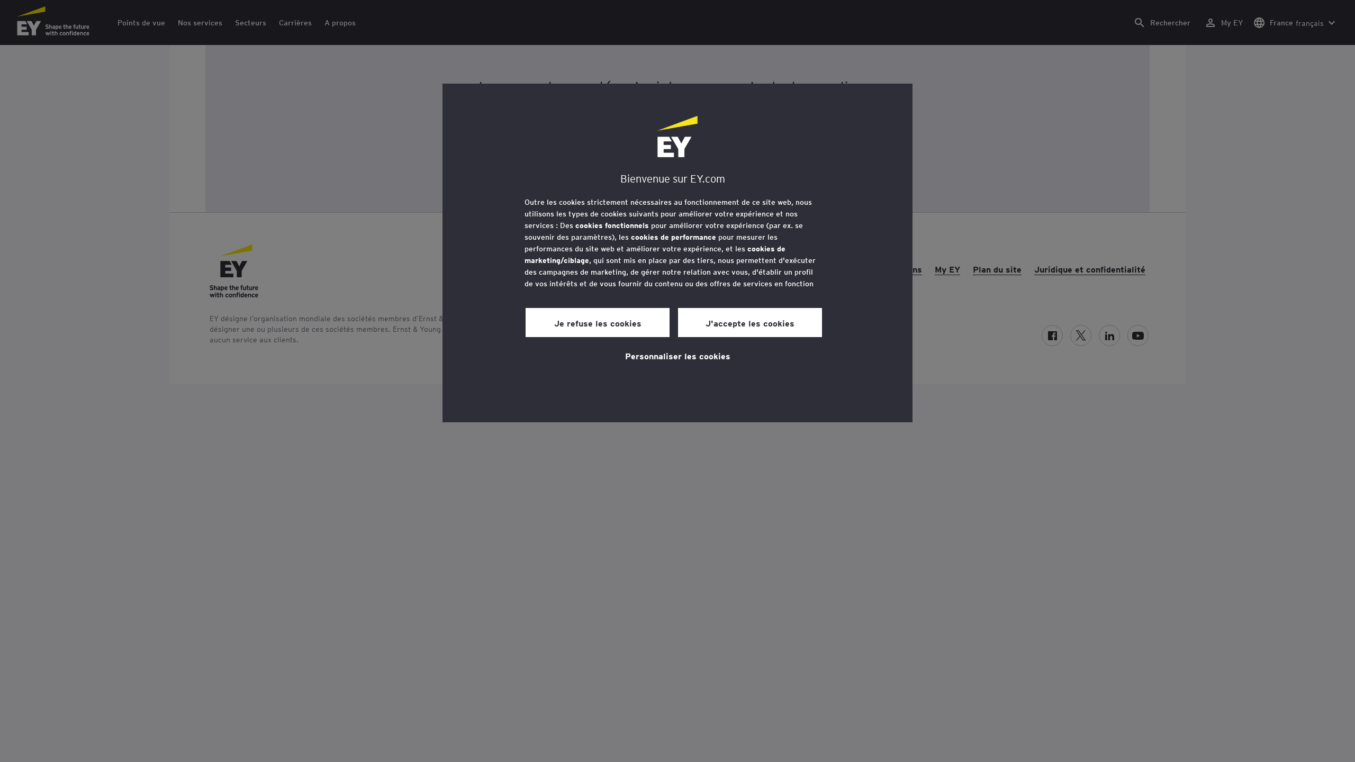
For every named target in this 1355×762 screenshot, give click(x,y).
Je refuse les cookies (598, 323)
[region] (677, 253)
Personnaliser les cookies (677, 355)
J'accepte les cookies (750, 323)
